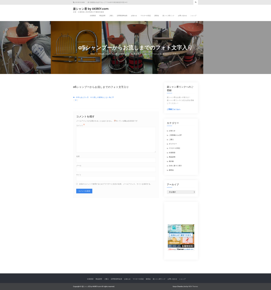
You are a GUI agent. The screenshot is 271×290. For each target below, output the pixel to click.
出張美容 (93, 15)
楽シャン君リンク (168, 15)
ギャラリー (173, 144)
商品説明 (102, 15)
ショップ (193, 15)
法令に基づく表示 (175, 166)
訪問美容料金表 (122, 15)
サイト (78, 175)
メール (78, 166)
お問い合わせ (182, 15)
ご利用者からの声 (175, 135)
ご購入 (111, 15)
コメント (79, 125)
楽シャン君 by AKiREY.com (91, 9)
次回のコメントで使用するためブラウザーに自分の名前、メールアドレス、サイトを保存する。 (115, 184)
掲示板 (171, 161)
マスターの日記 (145, 15)
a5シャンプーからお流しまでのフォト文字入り (101, 87)
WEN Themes (193, 286)
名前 (78, 156)
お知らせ (134, 15)
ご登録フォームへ (173, 109)
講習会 (156, 15)
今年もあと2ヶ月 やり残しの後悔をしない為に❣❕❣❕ (93, 98)
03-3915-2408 (80, 2)
